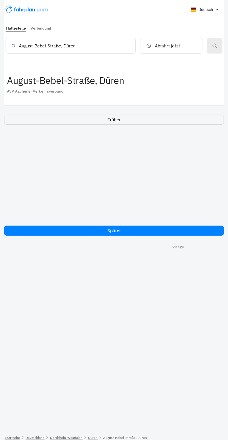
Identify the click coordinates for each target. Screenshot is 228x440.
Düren (93, 438)
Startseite (12, 438)
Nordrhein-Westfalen (66, 438)
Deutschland (35, 438)
